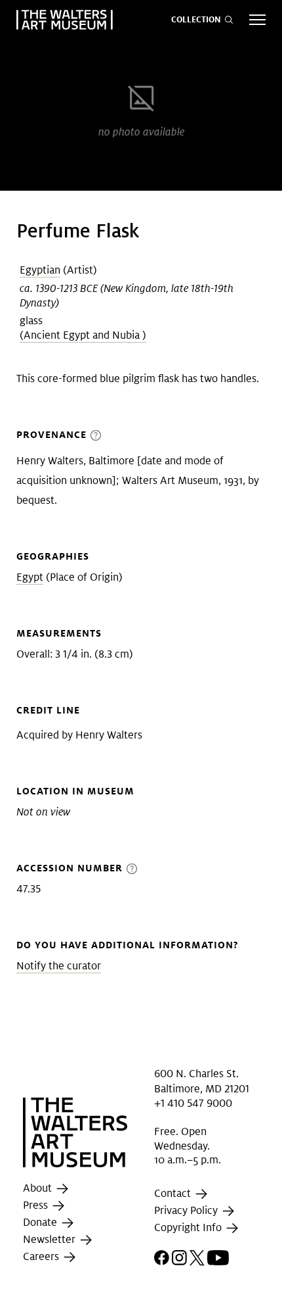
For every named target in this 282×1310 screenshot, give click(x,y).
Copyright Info (189, 1227)
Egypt (29, 577)
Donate (41, 1222)
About (38, 1188)
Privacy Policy (187, 1210)
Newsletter (50, 1239)
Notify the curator (58, 966)
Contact (173, 1193)
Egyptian (40, 270)
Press (36, 1205)
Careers (42, 1256)
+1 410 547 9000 (193, 1103)
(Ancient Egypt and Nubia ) (83, 335)
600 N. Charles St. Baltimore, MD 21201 (201, 1081)
